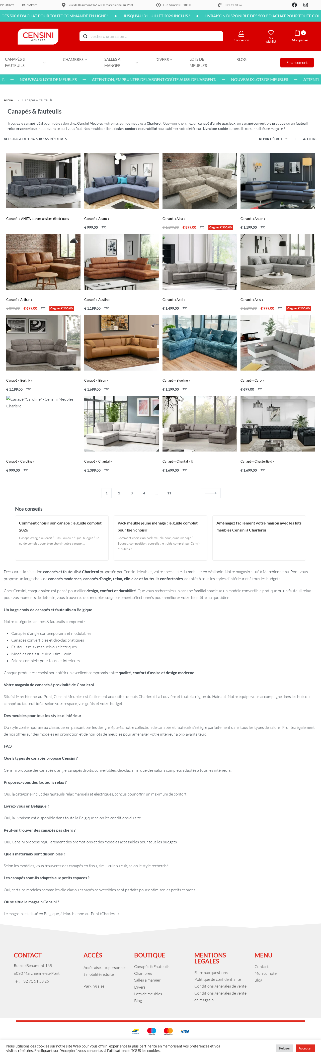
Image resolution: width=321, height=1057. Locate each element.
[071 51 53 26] (220, 5)
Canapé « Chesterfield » (257, 461)
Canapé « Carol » (252, 380)
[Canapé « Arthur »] (43, 262)
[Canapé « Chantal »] (121, 424)
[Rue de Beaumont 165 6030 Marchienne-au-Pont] (63, 5)
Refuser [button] (284, 1048)
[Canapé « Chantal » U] (200, 424)
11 (169, 493)
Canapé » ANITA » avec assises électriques (37, 219)
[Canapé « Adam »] (121, 181)
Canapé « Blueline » (176, 380)
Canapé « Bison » (96, 380)
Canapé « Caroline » (20, 461)
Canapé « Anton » (253, 219)
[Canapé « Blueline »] (200, 343)
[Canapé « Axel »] (200, 262)
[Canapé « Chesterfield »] (277, 424)
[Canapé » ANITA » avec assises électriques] (43, 181)
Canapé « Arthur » (19, 300)
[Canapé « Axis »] (277, 262)
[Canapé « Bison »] (121, 343)
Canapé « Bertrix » (19, 380)
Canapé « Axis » (251, 300)
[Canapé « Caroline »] (43, 424)
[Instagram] (306, 5)
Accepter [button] (305, 1048)
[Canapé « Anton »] (277, 181)
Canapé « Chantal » (98, 461)
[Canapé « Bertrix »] (43, 343)
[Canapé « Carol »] (277, 343)
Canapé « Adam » (96, 219)
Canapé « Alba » (174, 219)
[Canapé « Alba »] (200, 181)
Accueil (9, 100)
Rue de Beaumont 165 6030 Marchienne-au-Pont (100, 5)
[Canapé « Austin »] (121, 262)
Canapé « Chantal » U (178, 461)
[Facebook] (294, 5)
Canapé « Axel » (174, 300)
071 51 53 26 (233, 5)
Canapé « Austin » (97, 300)
